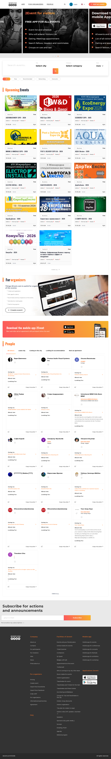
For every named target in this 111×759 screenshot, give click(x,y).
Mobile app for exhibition (91, 656)
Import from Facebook (37, 690)
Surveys (59, 724)
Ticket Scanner (61, 649)
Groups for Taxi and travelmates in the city (67, 696)
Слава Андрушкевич (55, 394)
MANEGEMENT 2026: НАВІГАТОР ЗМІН (19, 409)
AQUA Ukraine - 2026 (82, 151)
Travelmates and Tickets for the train (68, 685)
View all (55, 269)
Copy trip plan (31, 387)
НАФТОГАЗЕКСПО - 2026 (48, 185)
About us (33, 642)
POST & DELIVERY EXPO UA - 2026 (51, 151)
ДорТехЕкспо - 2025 (82, 185)
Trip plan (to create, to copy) (66, 708)
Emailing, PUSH (62, 728)
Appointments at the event (65, 663)
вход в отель (45, 409)
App (23, 4)
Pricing (32, 679)
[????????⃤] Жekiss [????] (23, 473)
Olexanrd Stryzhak (88, 439)
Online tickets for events (64, 645)
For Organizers (35, 4)
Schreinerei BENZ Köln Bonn (83, 412)
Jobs (31, 656)
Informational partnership (38, 701)
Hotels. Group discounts (64, 701)
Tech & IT (45, 249)
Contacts (33, 645)
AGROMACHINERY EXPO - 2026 (16, 118)
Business (10, 114)
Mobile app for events (89, 642)
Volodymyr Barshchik (55, 439)
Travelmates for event (64, 681)
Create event (16, 310)
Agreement (33, 704)
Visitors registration (63, 704)
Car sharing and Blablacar (65, 692)
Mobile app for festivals (90, 653)
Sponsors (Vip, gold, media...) (65, 720)
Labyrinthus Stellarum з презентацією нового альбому (87, 489)
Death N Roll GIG (46, 488)
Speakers (60, 717)
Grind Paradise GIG (14, 488)
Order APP (33, 694)
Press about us (35, 663)
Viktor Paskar (19, 394)
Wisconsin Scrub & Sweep (16, 524)
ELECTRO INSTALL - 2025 (14, 185)
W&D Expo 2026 (45, 118)
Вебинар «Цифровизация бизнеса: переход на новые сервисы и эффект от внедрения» (55, 254)
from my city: (15, 120)
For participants (35, 649)
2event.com (6, 756)
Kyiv (34, 124)
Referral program (62, 735)
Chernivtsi (16, 395)
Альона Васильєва (88, 358)
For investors (34, 653)
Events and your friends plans (66, 642)
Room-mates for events (64, 674)
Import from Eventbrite (37, 687)
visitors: (8, 120)
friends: (22, 120)
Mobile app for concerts (90, 649)
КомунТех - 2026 (11, 252)
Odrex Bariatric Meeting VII (49, 454)
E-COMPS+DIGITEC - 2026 (83, 219)
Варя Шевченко (20, 358)
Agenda (59, 731)
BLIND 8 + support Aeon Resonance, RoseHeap (19, 374)
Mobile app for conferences (91, 645)
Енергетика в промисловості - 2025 (52, 219)
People (50, 4)
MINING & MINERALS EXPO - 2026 (17, 151)
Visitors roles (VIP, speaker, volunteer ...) (68, 712)
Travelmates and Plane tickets (66, 688)
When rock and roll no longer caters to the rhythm (21, 570)
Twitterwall (60, 667)
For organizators (35, 697)
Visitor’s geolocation (63, 678)
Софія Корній (19, 439)
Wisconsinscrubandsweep (24, 509)
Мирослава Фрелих (55, 473)
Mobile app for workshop (91, 660)
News (32, 660)
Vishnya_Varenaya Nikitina (90, 473)
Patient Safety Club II (81, 374)
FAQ (32, 715)
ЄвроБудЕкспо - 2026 (13, 219)
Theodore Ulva (19, 553)
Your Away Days (87, 509)
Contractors (60, 653)
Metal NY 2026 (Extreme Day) (17, 454)
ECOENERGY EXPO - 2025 (83, 118)
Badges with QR (62, 660)
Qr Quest (60, 656)
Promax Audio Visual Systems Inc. (51, 374)
